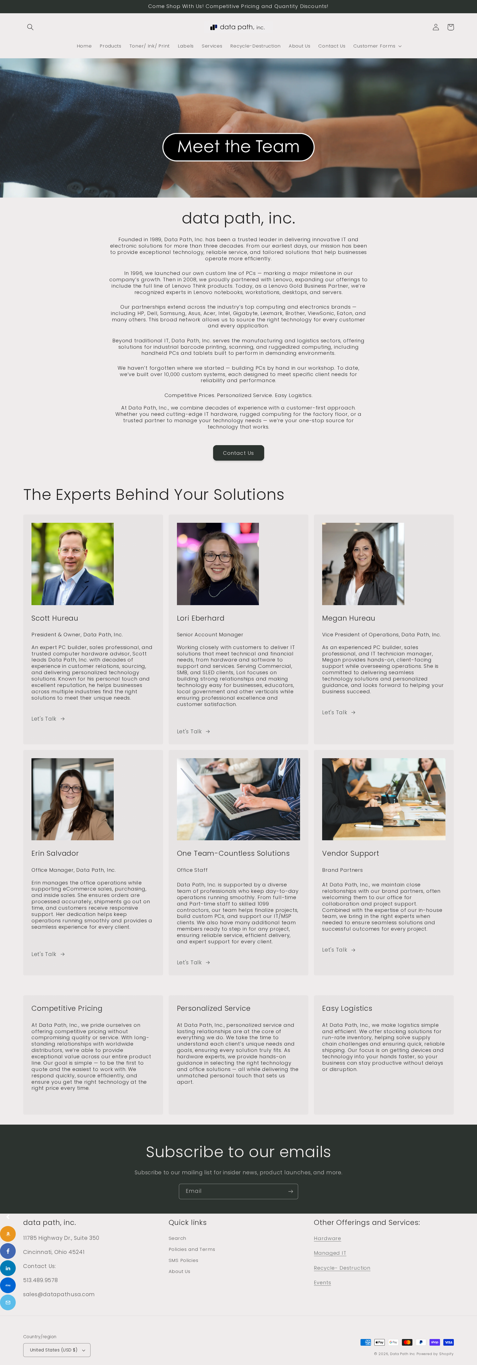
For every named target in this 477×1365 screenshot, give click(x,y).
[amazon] (8, 1234)
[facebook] (8, 1251)
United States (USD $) (53, 1350)
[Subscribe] (290, 1191)
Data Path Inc (402, 1353)
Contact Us (238, 453)
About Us (179, 1271)
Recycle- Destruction (342, 1267)
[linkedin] (8, 1268)
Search (177, 1238)
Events (322, 1282)
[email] (8, 1302)
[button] (30, 27)
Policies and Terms (192, 1249)
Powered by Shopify (435, 1353)
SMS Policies (183, 1260)
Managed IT (330, 1253)
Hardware (327, 1238)
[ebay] (8, 1285)
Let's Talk (43, 719)
